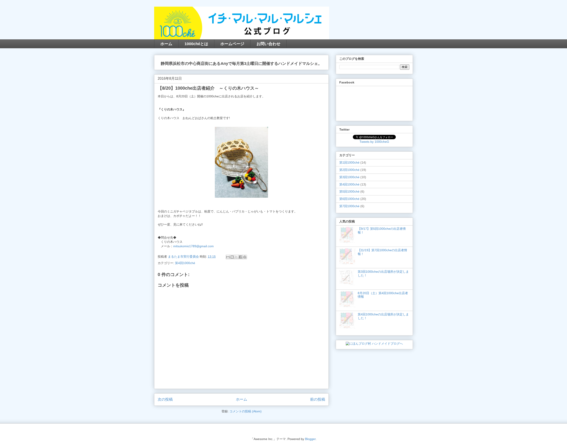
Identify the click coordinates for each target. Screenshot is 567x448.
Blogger (310, 439)
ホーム (166, 44)
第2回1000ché (349, 170)
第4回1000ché (185, 263)
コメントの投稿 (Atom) (245, 411)
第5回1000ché (349, 191)
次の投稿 (165, 399)
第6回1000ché (349, 199)
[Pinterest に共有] (245, 257)
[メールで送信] (228, 257)
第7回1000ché (349, 206)
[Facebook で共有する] (240, 257)
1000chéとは (196, 44)
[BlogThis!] (232, 257)
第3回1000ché (349, 177)
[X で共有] (236, 257)
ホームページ (232, 44)
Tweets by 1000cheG (374, 141)
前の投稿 (317, 399)
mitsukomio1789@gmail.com (193, 246)
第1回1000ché (349, 162)
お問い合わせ (268, 44)
